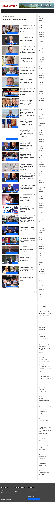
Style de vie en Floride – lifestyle (44, 467)
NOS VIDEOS (46, 1)
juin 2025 (40, 43)
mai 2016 (40, 237)
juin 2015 (40, 257)
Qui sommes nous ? (4, 497)
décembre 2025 (41, 32)
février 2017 (41, 221)
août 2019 (40, 168)
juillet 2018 (41, 191)
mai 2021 (40, 130)
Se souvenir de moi (32, 496)
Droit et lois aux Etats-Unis (43, 338)
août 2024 (41, 61)
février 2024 (41, 71)
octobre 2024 (41, 57)
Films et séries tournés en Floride (44, 366)
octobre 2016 (41, 228)
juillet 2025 (41, 41)
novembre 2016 (41, 226)
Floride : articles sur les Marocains (45, 374)
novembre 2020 (41, 141)
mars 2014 (41, 283)
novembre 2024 (41, 55)
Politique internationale (43, 458)
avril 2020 (40, 153)
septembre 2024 (42, 59)
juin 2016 (40, 235)
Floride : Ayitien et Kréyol (43, 380)
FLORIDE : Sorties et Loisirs (43, 394)
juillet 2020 (41, 148)
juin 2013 (40, 298)
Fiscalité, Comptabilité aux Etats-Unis (45, 368)
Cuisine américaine (42, 336)
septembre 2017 (42, 209)
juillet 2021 (41, 127)
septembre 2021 (42, 123)
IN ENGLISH (41, 418)
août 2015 (40, 253)
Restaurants (40, 10)
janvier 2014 (41, 287)
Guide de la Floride (4, 494)
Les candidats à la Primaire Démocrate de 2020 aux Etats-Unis (27, 210)
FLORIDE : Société (42, 393)
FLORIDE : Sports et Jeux (43, 396)
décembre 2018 (41, 182)
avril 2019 (40, 175)
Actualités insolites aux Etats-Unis (45, 313)
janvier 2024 (41, 73)
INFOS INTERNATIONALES (43, 420)
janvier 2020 (41, 159)
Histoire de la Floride (42, 409)
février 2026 (41, 29)
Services (21, 10)
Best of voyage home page (43, 327)
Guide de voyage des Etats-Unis (6, 492)
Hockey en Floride (42, 413)
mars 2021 (41, 134)
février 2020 (41, 157)
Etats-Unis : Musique (42, 357)
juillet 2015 (41, 255)
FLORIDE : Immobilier (42, 387)
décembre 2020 (41, 139)
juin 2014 (40, 278)
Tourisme (45, 10)
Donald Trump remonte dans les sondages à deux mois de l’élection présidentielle (27, 176)
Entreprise (36, 10)
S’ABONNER (16, 1)
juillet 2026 (41, 20)
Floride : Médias (42, 389)
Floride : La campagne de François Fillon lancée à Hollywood (26, 279)
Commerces (16, 10)
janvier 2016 (41, 244)
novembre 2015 (41, 248)
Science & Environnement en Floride (45, 461)
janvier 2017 (41, 223)
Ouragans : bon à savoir (43, 452)
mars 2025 (41, 48)
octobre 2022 (41, 100)
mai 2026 (40, 23)
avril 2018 (40, 196)
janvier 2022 (41, 116)
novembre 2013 (41, 289)
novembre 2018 (41, 184)
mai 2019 (40, 173)
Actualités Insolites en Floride (44, 315)
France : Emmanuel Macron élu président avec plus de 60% (27, 229)
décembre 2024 (41, 54)
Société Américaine (42, 463)
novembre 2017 (41, 205)
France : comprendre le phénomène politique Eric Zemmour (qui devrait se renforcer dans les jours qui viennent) (27, 114)
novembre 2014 (41, 269)
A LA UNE (40, 308)
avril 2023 (40, 89)
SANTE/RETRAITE (31, 1)
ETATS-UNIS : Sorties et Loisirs (44, 361)
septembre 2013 (42, 292)
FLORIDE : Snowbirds (42, 391)
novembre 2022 (41, 98)
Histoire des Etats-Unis (43, 411)
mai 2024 (40, 66)
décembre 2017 (41, 203)
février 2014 (41, 285)
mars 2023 (41, 91)
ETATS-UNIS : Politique (43, 359)
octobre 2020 (41, 143)
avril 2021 (40, 132)
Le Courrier (7, 10)
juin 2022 (40, 107)
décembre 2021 (41, 118)
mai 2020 (40, 152)
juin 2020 (40, 150)
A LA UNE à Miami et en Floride (44, 309)
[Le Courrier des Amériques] (9, 5)
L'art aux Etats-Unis (42, 423)
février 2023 (41, 93)
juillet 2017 (41, 212)
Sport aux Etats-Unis (42, 465)
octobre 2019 (41, 164)
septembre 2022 (42, 102)
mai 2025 (40, 45)
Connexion (34, 498)
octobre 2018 (41, 185)
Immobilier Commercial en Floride (44, 416)
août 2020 (41, 146)
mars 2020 (41, 155)
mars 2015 (41, 262)
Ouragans (40, 451)
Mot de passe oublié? (36, 493)
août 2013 (40, 294)
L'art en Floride (41, 425)
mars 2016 (41, 241)
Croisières (41, 334)
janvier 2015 (41, 266)
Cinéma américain (42, 329)
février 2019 (41, 178)
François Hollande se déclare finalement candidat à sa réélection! (27, 259)
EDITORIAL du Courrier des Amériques (45, 342)
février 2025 (41, 50)
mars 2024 (41, 70)
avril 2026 (40, 25)
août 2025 (41, 39)
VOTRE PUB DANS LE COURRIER (6, 1)
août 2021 (40, 125)
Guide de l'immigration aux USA (44, 400)
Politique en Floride (42, 456)
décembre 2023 (41, 75)
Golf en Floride (41, 398)
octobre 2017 (41, 207)
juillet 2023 (41, 84)
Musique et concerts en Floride (44, 445)
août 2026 (41, 18)
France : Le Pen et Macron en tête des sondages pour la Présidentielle (27, 269)
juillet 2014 (41, 276)
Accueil (2, 10)
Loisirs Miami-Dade (42, 438)
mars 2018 (41, 198)
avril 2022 (40, 111)
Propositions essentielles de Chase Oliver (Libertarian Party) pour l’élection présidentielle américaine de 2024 (27, 51)
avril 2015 (40, 260)
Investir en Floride (42, 422)
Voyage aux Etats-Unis (43, 477)
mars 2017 (41, 219)
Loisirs (24, 10)
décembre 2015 (41, 246)
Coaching (40, 331)
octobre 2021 (41, 121)
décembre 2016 (41, 225)
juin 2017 (40, 214)
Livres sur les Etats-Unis (43, 433)
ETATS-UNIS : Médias (42, 355)
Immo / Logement (30, 10)
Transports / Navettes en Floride (44, 472)
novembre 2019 (41, 162)
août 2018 (40, 189)
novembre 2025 (41, 34)
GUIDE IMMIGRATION (22, 1)
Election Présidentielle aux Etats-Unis (45, 344)
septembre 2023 (42, 80)
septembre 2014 (42, 273)
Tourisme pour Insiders (43, 470)
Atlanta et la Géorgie (42, 325)
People (40, 454)
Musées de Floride (42, 442)
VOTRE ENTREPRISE (38, 1)
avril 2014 (40, 282)
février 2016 (41, 242)
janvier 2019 (41, 180)
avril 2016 (40, 239)
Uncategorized (41, 474)
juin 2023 (40, 86)
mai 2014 (40, 280)
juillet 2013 (41, 296)
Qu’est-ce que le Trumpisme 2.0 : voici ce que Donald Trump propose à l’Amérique (27, 187)
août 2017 (40, 210)
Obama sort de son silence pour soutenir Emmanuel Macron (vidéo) (27, 249)
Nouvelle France (42, 449)
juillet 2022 (41, 105)
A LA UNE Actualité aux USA (44, 311)
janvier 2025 (41, 52)
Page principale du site (5, 490)
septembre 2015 (42, 251)
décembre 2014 (41, 267)
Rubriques (11, 10)
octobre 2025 (41, 36)
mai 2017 (40, 216)
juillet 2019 (41, 169)
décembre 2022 (41, 96)
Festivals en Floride (42, 364)
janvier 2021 (41, 137)
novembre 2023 (41, 77)
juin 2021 (40, 128)
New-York (40, 447)
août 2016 (40, 232)
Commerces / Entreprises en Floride (45, 332)
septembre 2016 (42, 230)
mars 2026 (41, 27)
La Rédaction (23, 25)
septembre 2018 (42, 187)
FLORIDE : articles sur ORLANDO (44, 376)
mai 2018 (40, 194)
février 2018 (41, 200)
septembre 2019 (42, 166)
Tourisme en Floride (42, 468)
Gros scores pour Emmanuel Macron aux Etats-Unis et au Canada (27, 240)
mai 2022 (40, 109)
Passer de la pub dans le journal (6, 499)
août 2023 (41, 82)
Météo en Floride (42, 440)
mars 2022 (41, 112)
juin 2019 (40, 171)
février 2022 (41, 114)
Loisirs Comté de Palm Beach (44, 436)
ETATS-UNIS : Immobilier (43, 354)
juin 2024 (40, 64)
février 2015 (41, 264)
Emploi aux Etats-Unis (43, 346)
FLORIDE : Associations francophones (45, 378)
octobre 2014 (41, 271)
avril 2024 (40, 68)
